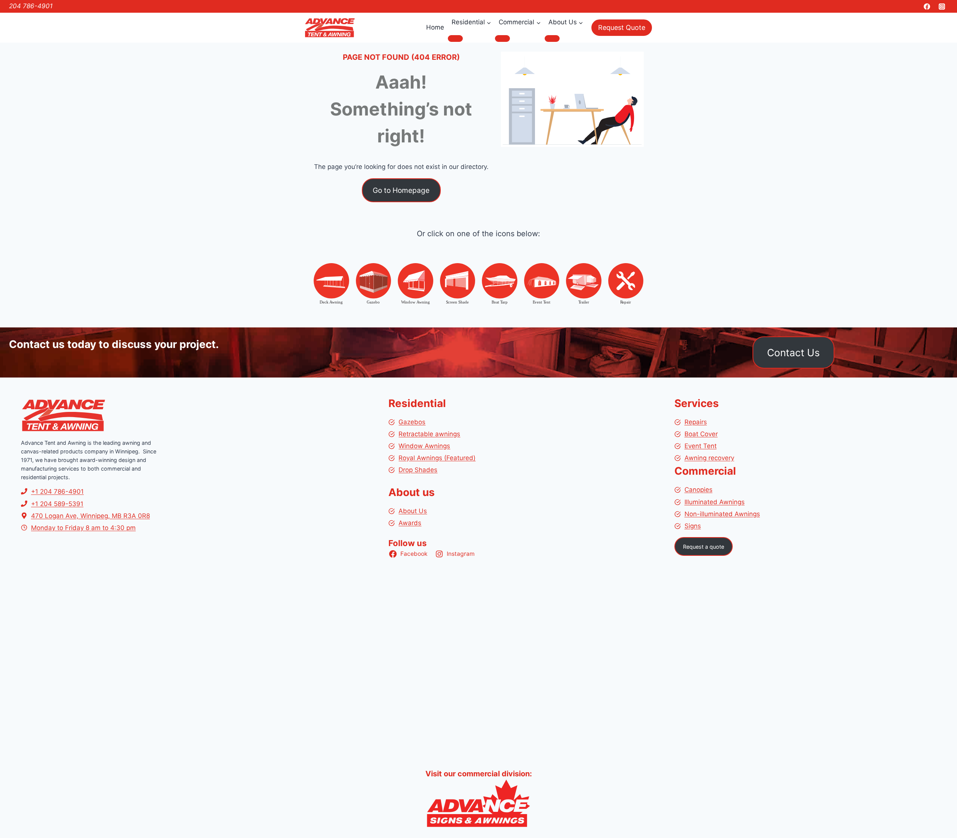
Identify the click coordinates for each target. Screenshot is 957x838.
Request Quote (621, 27)
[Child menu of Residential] (455, 38)
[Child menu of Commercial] (502, 38)
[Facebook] (927, 6)
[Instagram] (941, 6)
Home (435, 27)
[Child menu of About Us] (552, 38)
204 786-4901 (31, 6)
